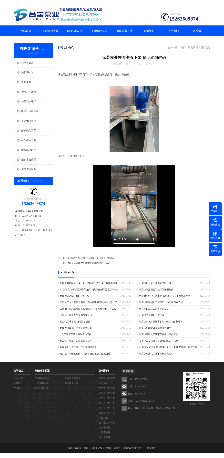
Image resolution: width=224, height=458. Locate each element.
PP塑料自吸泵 (28, 101)
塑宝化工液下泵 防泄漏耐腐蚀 (75, 321)
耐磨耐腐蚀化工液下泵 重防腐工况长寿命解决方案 (164, 296)
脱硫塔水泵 (27, 72)
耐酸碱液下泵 (28, 140)
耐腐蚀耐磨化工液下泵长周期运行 (156, 353)
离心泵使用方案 (107, 408)
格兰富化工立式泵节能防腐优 (154, 309)
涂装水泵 (26, 82)
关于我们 (173, 30)
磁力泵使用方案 (107, 398)
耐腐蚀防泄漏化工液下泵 (151, 315)
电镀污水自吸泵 (30, 111)
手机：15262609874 (138, 379)
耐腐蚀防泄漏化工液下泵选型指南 (156, 289)
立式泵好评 (104, 427)
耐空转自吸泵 (42, 388)
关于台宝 (18, 370)
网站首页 (26, 30)
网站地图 (151, 448)
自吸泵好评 (104, 432)
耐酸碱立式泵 (100, 30)
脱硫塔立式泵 (28, 159)
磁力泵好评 (104, 437)
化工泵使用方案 (107, 403)
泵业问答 (103, 417)
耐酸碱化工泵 (28, 130)
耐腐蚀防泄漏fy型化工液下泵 (74, 296)
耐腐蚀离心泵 (124, 30)
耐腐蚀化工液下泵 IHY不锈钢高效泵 (78, 347)
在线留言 (18, 388)
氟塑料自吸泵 (71, 383)
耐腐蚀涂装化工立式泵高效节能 (76, 328)
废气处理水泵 (28, 91)
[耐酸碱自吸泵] (58, 14)
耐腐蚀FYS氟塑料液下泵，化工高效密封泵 (160, 321)
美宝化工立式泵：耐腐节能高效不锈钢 (158, 341)
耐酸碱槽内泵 (28, 150)
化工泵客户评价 (107, 422)
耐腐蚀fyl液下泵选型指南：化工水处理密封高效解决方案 (168, 347)
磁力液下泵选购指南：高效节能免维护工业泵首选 (85, 353)
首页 (183, 47)
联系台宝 (18, 378)
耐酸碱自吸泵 (50, 30)
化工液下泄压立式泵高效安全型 (76, 341)
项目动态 (205, 47)
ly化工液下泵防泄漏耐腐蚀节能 (76, 334)
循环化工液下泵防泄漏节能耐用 (76, 315)
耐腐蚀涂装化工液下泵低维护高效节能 (158, 334)
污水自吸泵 (27, 62)
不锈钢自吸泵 (28, 121)
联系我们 (198, 30)
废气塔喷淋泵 (28, 169)
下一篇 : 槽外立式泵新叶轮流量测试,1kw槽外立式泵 (84, 263)
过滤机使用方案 (107, 413)
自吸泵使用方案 (107, 393)
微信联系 (18, 383)
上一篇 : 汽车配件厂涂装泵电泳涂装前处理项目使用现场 (86, 258)
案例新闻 (149, 30)
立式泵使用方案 (107, 388)
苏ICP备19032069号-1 (134, 448)
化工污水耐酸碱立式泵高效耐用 (155, 328)
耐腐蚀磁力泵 (75, 30)
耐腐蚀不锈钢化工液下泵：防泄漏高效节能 (161, 302)
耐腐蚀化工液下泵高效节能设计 (155, 283)
